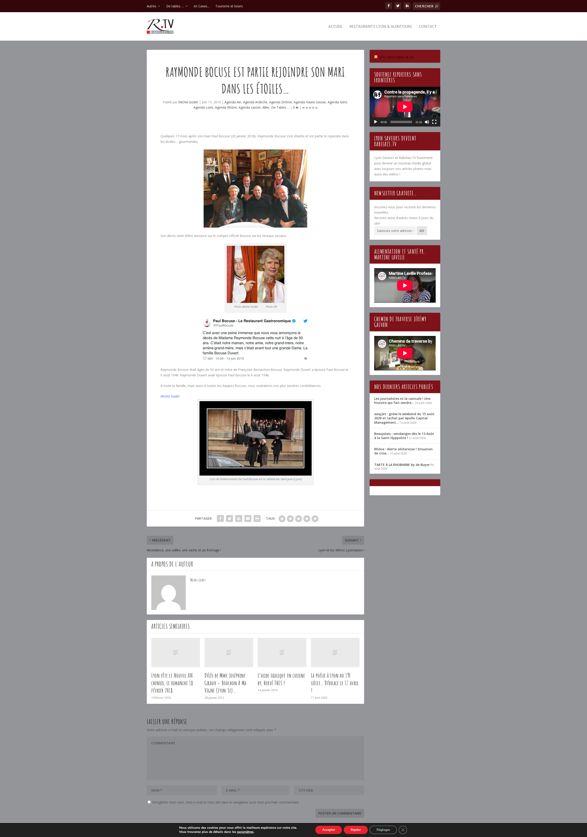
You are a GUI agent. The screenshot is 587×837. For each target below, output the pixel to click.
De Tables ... (280, 107)
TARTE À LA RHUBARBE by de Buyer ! (403, 464)
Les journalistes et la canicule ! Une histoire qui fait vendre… (402, 400)
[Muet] (427, 122)
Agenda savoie (249, 107)
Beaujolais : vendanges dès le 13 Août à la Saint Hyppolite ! (404, 435)
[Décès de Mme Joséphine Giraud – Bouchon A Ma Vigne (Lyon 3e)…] (229, 652)
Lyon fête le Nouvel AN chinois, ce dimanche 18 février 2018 (172, 683)
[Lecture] (375, 122)
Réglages (383, 830)
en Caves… (202, 6)
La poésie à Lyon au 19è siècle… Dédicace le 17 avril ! (335, 683)
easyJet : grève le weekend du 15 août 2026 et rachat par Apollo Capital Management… (404, 418)
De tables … (175, 6)
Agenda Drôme (280, 102)
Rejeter (356, 830)
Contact (428, 27)
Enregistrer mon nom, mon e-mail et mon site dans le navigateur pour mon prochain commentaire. (225, 802)
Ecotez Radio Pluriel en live (396, 57)
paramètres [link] (245, 832)
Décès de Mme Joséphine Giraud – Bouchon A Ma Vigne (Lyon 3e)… (225, 683)
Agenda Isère (337, 102)
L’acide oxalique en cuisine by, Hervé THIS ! (281, 679)
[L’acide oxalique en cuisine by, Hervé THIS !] (282, 652)
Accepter (328, 830)
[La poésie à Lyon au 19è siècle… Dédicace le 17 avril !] (335, 652)
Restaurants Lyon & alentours (380, 27)
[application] (405, 107)
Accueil (335, 27)
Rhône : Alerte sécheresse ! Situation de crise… (403, 451)
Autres (151, 6)
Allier (265, 107)
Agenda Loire (203, 107)
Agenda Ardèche (255, 102)
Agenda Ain (232, 102)
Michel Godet (188, 102)
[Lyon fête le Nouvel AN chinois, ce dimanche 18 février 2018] (175, 652)
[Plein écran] (434, 122)
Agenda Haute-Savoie (310, 102)
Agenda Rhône (226, 107)
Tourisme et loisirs (229, 6)
